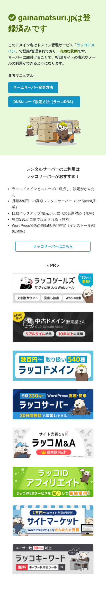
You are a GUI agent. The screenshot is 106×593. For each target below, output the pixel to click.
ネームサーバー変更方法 (33, 87)
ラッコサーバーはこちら (53, 246)
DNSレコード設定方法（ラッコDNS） (44, 102)
